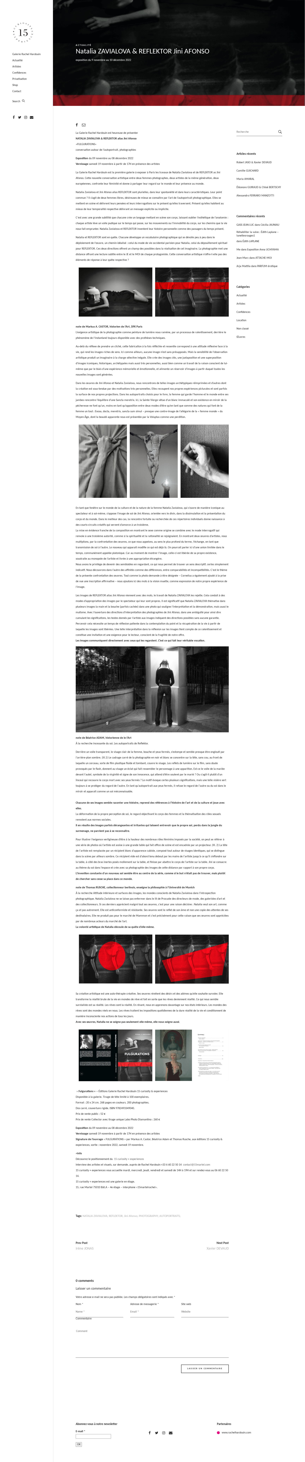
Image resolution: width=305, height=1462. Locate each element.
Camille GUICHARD (248, 170)
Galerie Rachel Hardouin (26, 54)
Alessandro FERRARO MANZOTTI (255, 195)
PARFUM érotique (267, 266)
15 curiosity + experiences (128, 1159)
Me (238, 249)
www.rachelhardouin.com (236, 1432)
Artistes (16, 66)
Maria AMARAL (245, 179)
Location (241, 320)
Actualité (17, 60)
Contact (16, 91)
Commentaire (84, 1318)
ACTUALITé (84, 45)
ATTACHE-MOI (263, 258)
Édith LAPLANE (251, 241)
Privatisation (19, 79)
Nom (79, 1304)
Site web (186, 1304)
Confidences (19, 72)
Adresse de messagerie (144, 1304)
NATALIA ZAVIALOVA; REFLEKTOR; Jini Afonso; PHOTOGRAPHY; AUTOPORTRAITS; (132, 1216)
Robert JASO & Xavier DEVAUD (254, 162)
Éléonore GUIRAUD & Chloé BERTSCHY (259, 187)
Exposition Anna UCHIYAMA (263, 249)
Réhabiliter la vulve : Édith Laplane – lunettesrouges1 (258, 234)
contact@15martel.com (196, 1164)
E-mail (80, 1431)
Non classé (243, 328)
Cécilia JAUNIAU (270, 225)
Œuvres (241, 337)
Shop (15, 85)
